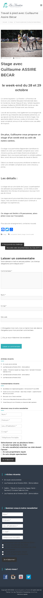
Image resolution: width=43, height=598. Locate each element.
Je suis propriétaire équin (14, 452)
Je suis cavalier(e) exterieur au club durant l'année (21, 448)
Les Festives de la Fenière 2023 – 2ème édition (16, 374)
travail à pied (30, 234)
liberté (19, 234)
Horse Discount (7, 402)
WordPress (34, 592)
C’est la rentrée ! (17, 396)
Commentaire (6, 271)
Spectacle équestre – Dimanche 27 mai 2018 (25, 389)
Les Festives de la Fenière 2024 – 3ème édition (16, 367)
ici (35, 223)
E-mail (3, 306)
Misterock (18, 58)
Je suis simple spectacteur (14, 454)
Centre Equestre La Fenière (22, 590)
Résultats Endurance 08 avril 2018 (20, 399)
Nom (3, 295)
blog (11, 22)
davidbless (6, 389)
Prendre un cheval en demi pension (26, 402)
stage (23, 234)
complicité (14, 234)
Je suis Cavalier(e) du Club (14, 445)
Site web (4, 317)
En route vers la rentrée (10, 364)
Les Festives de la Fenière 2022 (12, 377)
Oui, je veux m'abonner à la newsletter (16, 338)
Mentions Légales (22, 594)
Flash (12, 592)
